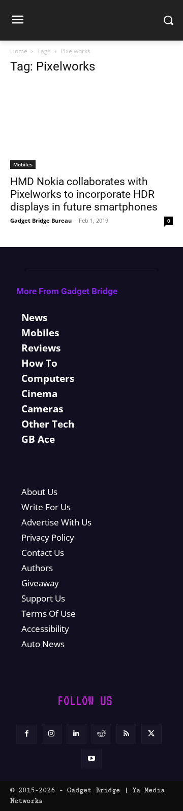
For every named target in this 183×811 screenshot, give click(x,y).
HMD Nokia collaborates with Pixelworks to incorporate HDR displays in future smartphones (84, 194)
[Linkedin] (76, 734)
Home (18, 51)
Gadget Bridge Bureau (41, 220)
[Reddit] (101, 734)
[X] (151, 734)
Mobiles (23, 164)
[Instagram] (52, 734)
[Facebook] (26, 734)
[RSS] (126, 734)
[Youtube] (91, 758)
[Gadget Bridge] (91, 20)
